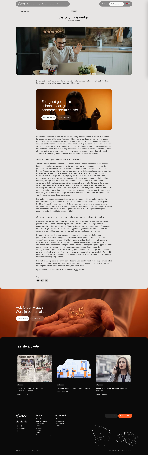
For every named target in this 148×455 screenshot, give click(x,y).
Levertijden (39, 428)
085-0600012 (38, 318)
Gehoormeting (60, 423)
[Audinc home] (22, 3)
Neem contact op (64, 117)
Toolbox (58, 426)
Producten (58, 419)
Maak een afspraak (116, 4)
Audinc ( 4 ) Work (125, 416)
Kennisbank (39, 430)
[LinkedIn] (42, 280)
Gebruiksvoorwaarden (22, 451)
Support (38, 426)
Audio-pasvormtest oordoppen (44, 435)
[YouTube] (38, 280)
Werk (66, 4)
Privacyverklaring (35, 451)
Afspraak (38, 419)
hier (76, 269)
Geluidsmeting (60, 421)
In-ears (59, 4)
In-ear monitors (40, 423)
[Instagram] (46, 280)
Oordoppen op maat (48, 4)
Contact (104, 4)
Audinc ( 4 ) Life (111, 416)
